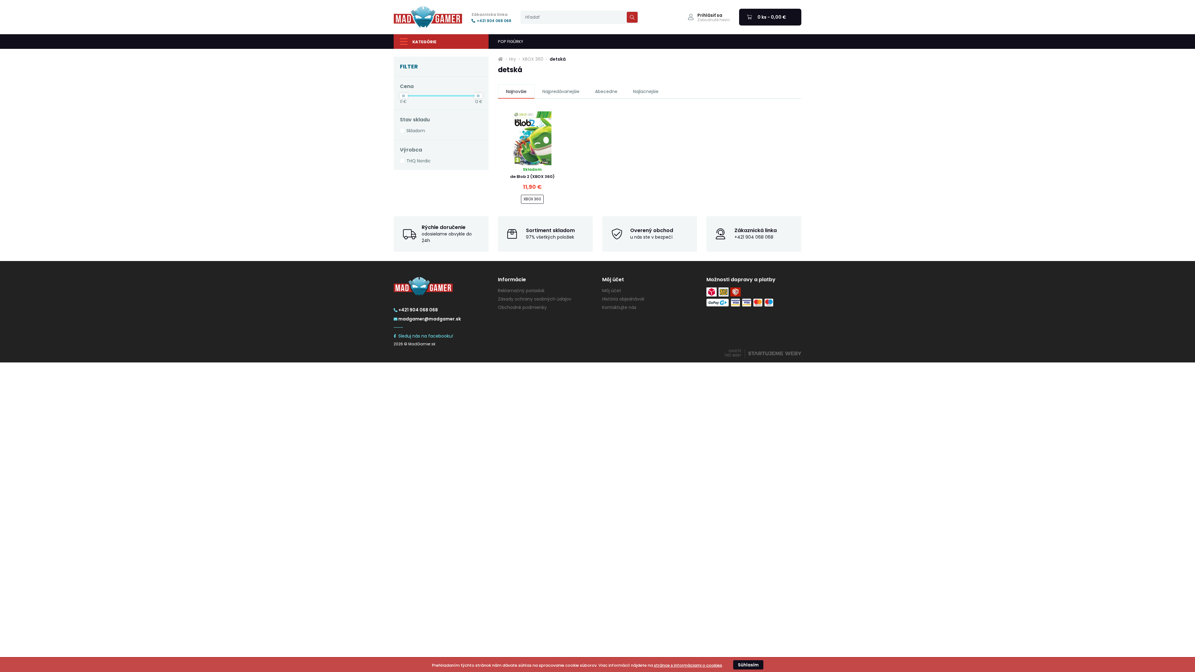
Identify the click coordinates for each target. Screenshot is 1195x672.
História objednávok (623, 299)
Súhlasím (748, 665)
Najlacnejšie (645, 91)
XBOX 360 (532, 59)
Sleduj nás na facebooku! (425, 336)
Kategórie (424, 42)
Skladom (415, 131)
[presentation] (580, 17)
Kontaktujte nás (619, 307)
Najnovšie (516, 91)
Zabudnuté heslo (713, 20)
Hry (512, 59)
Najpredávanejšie (560, 91)
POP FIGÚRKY (510, 41)
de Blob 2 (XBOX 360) (532, 177)
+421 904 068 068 (494, 21)
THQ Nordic (418, 161)
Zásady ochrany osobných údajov (534, 299)
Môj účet (611, 290)
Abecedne (606, 91)
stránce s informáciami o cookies (688, 665)
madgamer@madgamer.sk (429, 319)
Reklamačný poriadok (521, 290)
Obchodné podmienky (522, 307)
